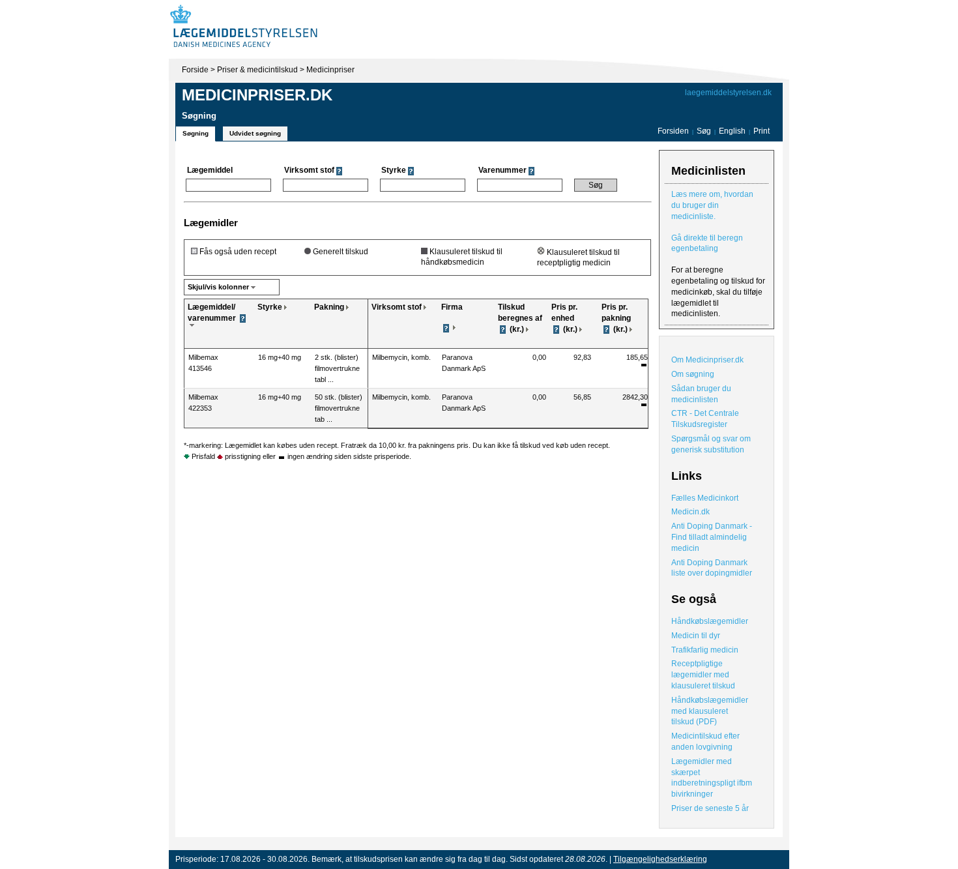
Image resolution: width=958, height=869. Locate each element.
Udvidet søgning (255, 133)
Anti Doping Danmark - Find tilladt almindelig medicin (711, 537)
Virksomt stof (396, 307)
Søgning (195, 133)
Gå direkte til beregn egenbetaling (707, 243)
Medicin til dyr (695, 635)
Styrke (269, 307)
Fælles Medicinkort (704, 498)
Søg (704, 131)
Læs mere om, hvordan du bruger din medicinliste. (712, 205)
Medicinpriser (330, 69)
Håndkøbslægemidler (709, 621)
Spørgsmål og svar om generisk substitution (711, 444)
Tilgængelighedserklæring (660, 859)
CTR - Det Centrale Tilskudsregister (705, 419)
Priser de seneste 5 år (710, 808)
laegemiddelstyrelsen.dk (728, 92)
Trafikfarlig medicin (704, 650)
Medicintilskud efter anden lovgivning (705, 741)
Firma (452, 307)
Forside (195, 69)
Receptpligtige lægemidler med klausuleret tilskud (703, 674)
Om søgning (692, 374)
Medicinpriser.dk (257, 95)
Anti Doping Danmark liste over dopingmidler (711, 568)
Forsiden (673, 131)
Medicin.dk (690, 511)
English (733, 131)
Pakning (329, 307)
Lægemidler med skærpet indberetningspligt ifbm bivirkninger (711, 778)
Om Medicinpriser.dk (707, 359)
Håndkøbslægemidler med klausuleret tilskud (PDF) (709, 711)
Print (761, 131)
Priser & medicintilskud (257, 69)
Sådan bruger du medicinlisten (701, 394)
